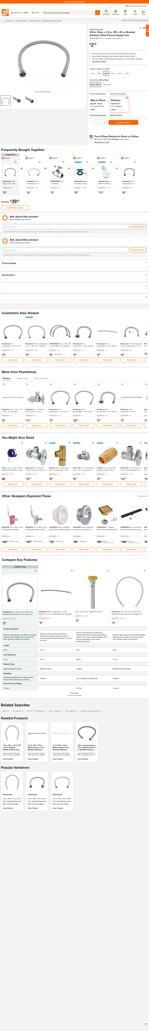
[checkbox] (3, 158)
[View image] (5, 100)
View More (74, 693)
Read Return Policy (101, 142)
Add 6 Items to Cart (15, 208)
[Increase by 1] (104, 122)
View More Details (99, 61)
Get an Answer (138, 227)
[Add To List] (140, 28)
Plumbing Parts (21, 20)
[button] (74, 263)
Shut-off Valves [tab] (41, 378)
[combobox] (68, 12)
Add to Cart (124, 122)
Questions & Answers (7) (114, 38)
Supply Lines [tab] (22, 378)
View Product (8, 759)
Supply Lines (35, 20)
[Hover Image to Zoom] (43, 58)
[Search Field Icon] (97, 12)
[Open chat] (147, 30)
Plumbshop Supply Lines (51, 20)
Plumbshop (7, 794)
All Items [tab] (7, 378)
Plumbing (9, 20)
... (2, 21)
